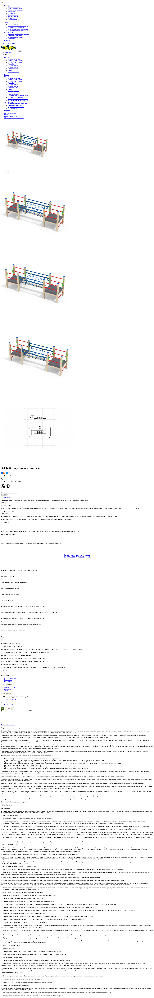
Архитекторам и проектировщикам (18, 34)
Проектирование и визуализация (18, 26)
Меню (2, 43)
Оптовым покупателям (15, 35)
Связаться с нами (9, 687)
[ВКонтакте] (2, 473)
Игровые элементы (14, 13)
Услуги (6, 22)
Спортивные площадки (15, 8)
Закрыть (3, 670)
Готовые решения (13, 19)
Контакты (7, 40)
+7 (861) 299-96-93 (10, 43)
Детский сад (11, 11)
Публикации (8, 681)
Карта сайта (7, 689)
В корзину (4, 494)
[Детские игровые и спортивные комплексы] (8, 49)
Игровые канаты (13, 15)
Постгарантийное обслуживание (18, 29)
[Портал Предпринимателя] (12, 709)
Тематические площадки (15, 10)
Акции (6, 690)
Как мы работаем (77, 555)
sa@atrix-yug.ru (9, 704)
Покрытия (11, 18)
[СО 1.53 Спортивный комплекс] (28, 167)
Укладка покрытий (13, 24)
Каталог (6, 5)
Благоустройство (13, 16)
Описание (7, 497)
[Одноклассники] (4, 473)
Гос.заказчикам (12, 38)
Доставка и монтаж (10, 678)
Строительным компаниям (16, 37)
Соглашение (8, 680)
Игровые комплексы (14, 7)
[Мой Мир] (7, 473)
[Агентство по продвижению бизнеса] (9, 709)
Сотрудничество (9, 32)
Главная (6, 75)
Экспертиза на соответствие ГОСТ (18, 30)
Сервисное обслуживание (16, 27)
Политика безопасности (8, 725)
